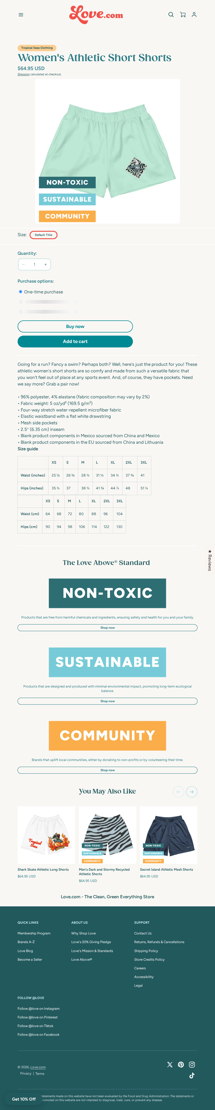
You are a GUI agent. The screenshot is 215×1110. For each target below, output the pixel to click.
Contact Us (143, 933)
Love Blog (25, 951)
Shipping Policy (146, 951)
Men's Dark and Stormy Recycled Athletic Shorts (104, 872)
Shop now (107, 628)
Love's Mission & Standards (92, 951)
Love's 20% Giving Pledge (91, 942)
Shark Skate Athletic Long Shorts (43, 869)
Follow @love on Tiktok (35, 1026)
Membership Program (34, 933)
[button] (21, 14)
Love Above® (81, 959)
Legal (138, 985)
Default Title (43, 235)
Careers (140, 968)
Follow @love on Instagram (39, 1009)
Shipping (24, 74)
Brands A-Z (26, 942)
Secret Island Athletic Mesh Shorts (166, 869)
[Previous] (178, 791)
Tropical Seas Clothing (37, 48)
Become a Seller (30, 959)
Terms (39, 1074)
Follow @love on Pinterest (38, 1017)
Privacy (25, 1073)
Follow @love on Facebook (38, 1035)
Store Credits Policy (149, 959)
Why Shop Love (83, 933)
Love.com (38, 1067)
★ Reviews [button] (210, 560)
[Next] (191, 791)
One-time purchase (43, 291)
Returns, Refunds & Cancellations (159, 942)
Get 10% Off (24, 1099)
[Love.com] (96, 14)
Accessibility (144, 977)
